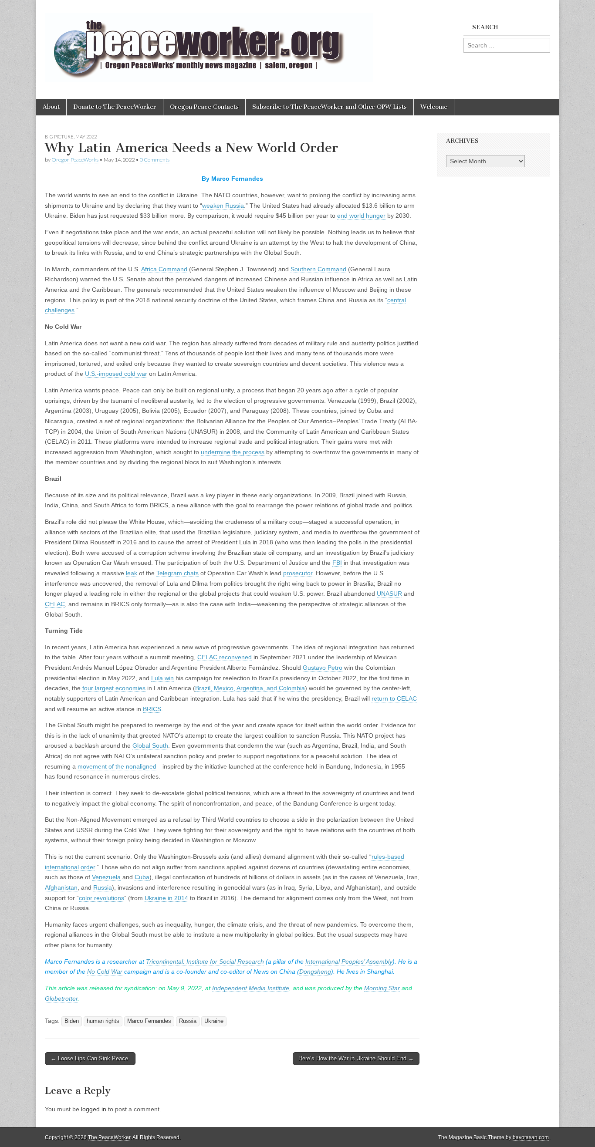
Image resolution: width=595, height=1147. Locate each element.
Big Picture (59, 136)
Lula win (162, 678)
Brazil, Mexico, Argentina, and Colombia (250, 688)
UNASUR (389, 593)
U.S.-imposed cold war (116, 373)
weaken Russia (223, 205)
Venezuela (106, 877)
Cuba (142, 877)
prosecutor (297, 573)
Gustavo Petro (322, 667)
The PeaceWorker (109, 1137)
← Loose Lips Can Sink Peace (90, 1058)
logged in (93, 1109)
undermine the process (232, 452)
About (51, 107)
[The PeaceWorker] (209, 43)
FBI (337, 562)
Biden (71, 1021)
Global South (150, 745)
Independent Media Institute (250, 988)
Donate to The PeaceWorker (114, 107)
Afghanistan (61, 887)
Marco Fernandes (149, 1021)
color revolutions (101, 897)
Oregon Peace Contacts (204, 107)
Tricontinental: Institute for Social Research (205, 961)
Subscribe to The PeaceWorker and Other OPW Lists (329, 107)
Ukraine (213, 1021)
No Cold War (104, 971)
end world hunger (361, 215)
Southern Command (318, 269)
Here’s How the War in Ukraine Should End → (356, 1058)
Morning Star (382, 988)
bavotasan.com (531, 1137)
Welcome (433, 107)
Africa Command (164, 269)
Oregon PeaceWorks (74, 159)
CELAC (55, 603)
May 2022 (86, 136)
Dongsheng (315, 971)
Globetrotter (61, 998)
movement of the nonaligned (117, 766)
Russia (102, 887)
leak (131, 573)
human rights (103, 1021)
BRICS (152, 708)
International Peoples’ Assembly (348, 961)
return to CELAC (394, 698)
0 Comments (154, 159)
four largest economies (113, 688)
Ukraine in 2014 (166, 897)
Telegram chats (177, 573)
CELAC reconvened (224, 657)
